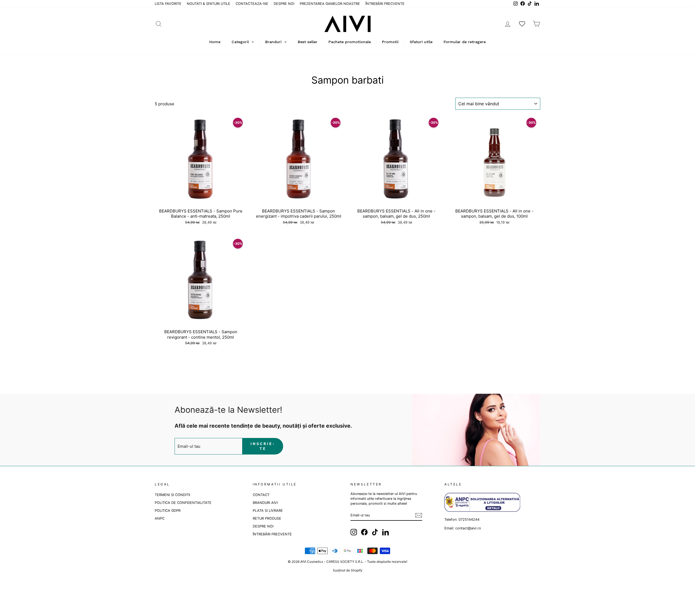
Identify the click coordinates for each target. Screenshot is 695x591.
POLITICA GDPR (168, 511)
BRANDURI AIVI (265, 503)
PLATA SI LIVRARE (268, 511)
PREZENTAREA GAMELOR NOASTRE (330, 4)
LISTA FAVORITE (168, 4)
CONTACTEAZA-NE (252, 4)
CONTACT (261, 495)
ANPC (160, 518)
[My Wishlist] (522, 24)
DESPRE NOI (284, 4)
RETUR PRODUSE (267, 518)
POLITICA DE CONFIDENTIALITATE (183, 503)
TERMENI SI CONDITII (172, 495)
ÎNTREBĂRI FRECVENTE (385, 4)
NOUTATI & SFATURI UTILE (208, 4)
